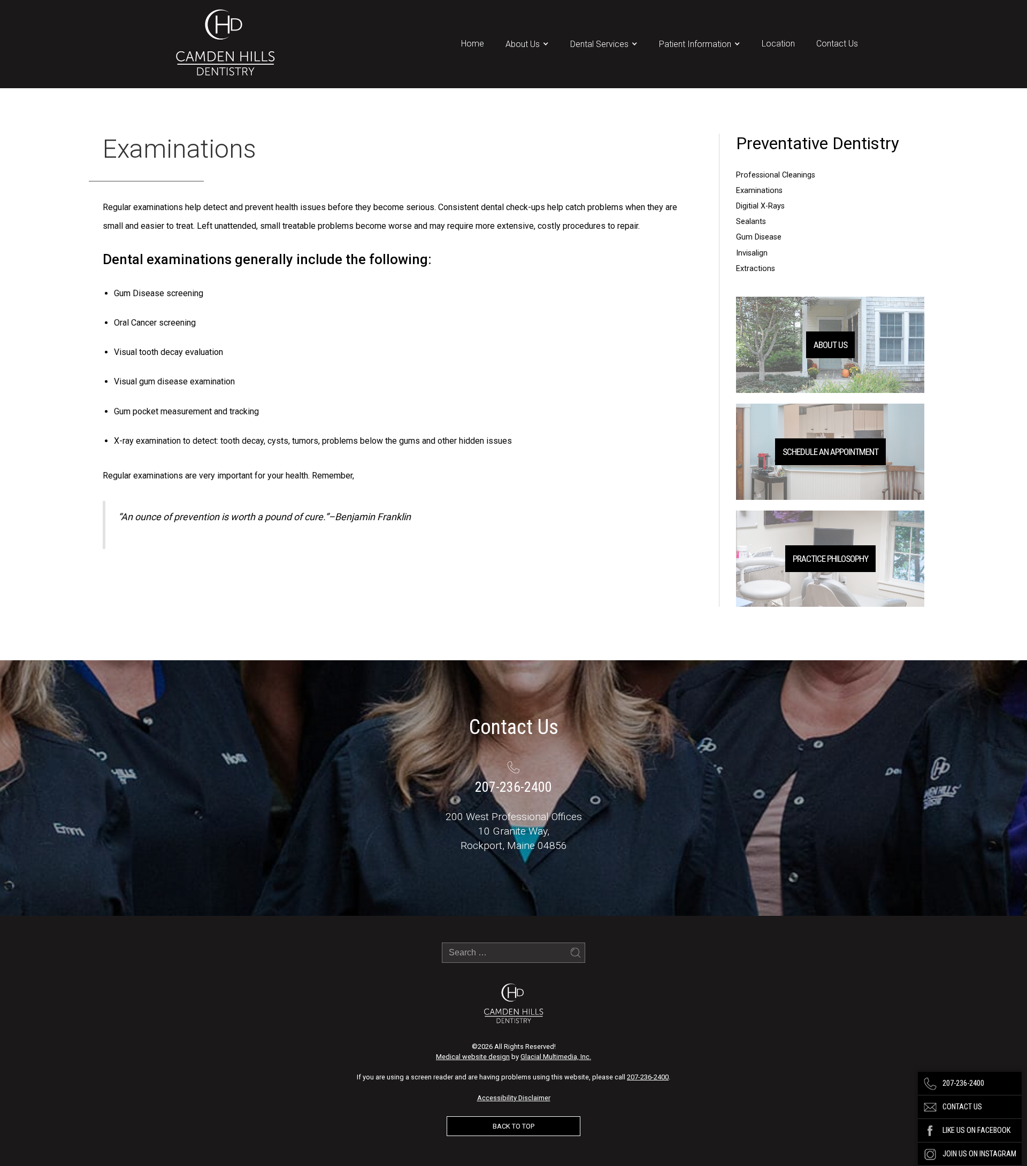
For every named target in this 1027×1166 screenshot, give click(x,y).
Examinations (759, 190)
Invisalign (752, 253)
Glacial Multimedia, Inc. (555, 1057)
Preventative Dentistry (817, 143)
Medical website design (473, 1057)
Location (778, 43)
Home (472, 43)
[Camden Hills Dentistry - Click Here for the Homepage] (225, 44)
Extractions (755, 268)
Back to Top (513, 1126)
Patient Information (695, 44)
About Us (522, 44)
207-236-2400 (648, 1077)
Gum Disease (758, 237)
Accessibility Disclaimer (513, 1098)
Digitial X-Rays (760, 206)
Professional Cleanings (775, 175)
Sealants (751, 221)
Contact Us (837, 43)
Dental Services (599, 44)
